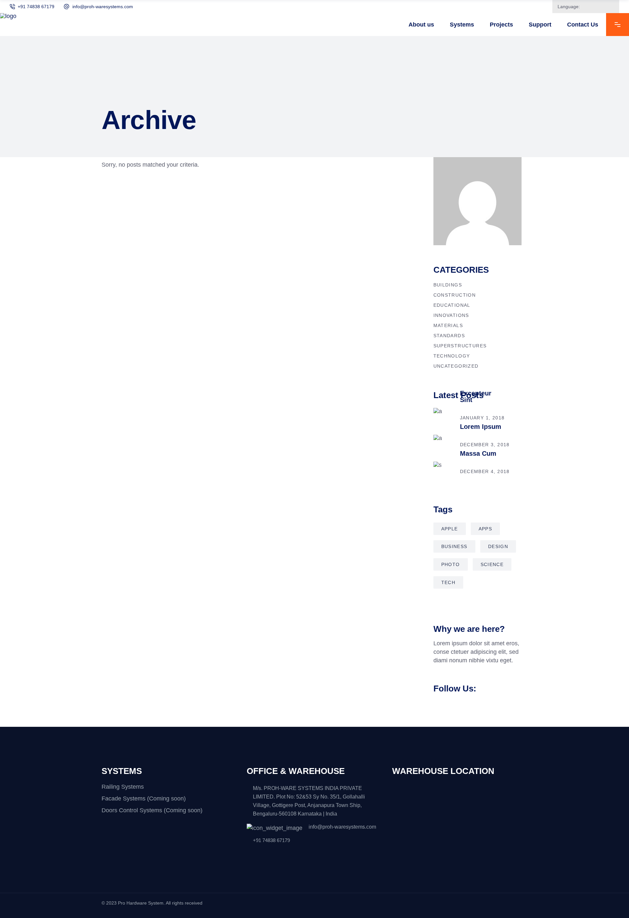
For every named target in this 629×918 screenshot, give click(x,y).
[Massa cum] (443, 471)
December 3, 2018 (485, 444)
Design (498, 546)
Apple (449, 528)
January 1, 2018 (482, 417)
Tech (448, 582)
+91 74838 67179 (36, 6)
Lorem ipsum (480, 426)
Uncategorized (456, 366)
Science (492, 564)
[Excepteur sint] (443, 418)
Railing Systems (123, 786)
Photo (450, 564)
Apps (485, 528)
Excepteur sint (475, 396)
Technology (451, 355)
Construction (454, 295)
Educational (451, 305)
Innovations (451, 315)
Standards (449, 335)
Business (454, 546)
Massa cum (478, 453)
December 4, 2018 (485, 471)
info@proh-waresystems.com (102, 6)
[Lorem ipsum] (443, 444)
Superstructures (460, 345)
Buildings (447, 284)
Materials (448, 325)
